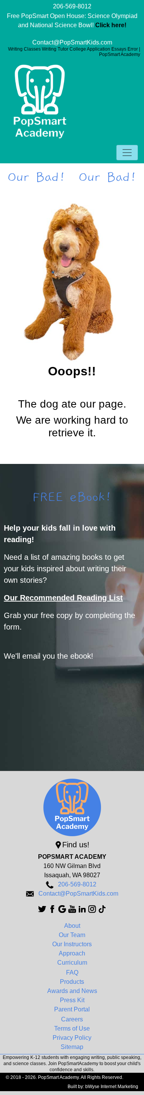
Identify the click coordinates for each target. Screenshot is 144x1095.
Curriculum (72, 962)
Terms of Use (72, 1028)
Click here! (110, 25)
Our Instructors (72, 944)
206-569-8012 (72, 6)
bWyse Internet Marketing (111, 1086)
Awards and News (72, 991)
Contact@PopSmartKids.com (72, 42)
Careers (72, 1019)
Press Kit (72, 1000)
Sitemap (72, 1047)
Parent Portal (72, 1009)
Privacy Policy (72, 1037)
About (72, 925)
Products (72, 981)
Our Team (72, 935)
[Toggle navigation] (127, 152)
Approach (72, 953)
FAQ (72, 972)
